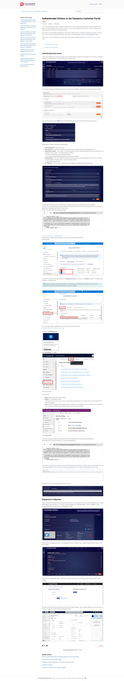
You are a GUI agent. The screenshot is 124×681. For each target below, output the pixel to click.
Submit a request (93, 4)
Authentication (45, 11)
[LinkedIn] (47, 645)
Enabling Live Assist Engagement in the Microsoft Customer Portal (57, 662)
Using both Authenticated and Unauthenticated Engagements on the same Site (27, 60)
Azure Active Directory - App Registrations (52, 236)
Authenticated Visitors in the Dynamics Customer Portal (27, 50)
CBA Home (73, 678)
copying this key (62, 210)
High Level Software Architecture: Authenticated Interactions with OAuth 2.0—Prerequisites (28, 33)
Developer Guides (36, 11)
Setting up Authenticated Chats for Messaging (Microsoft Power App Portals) (28, 21)
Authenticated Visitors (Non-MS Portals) (27, 55)
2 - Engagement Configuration (50, 47)
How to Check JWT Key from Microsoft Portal (27, 65)
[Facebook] (42, 645)
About (57, 678)
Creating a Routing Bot (47, 665)
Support (53, 678)
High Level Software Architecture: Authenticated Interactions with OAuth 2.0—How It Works (28, 39)
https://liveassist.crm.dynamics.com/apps (54, 328)
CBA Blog (79, 678)
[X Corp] (44, 645)
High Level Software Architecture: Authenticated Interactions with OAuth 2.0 (28, 27)
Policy (68, 678)
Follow (101, 645)
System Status (63, 678)
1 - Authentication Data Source (50, 44)
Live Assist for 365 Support (26, 11)
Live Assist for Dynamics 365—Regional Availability (54, 667)
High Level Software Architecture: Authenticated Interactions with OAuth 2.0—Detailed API (28, 45)
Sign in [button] (100, 4)
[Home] (27, 4)
